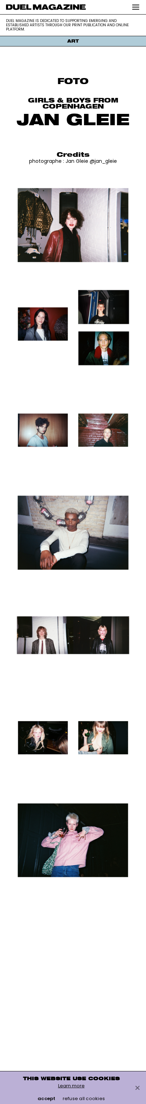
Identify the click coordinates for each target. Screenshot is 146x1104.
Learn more (71, 1085)
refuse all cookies (84, 1098)
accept (47, 1098)
